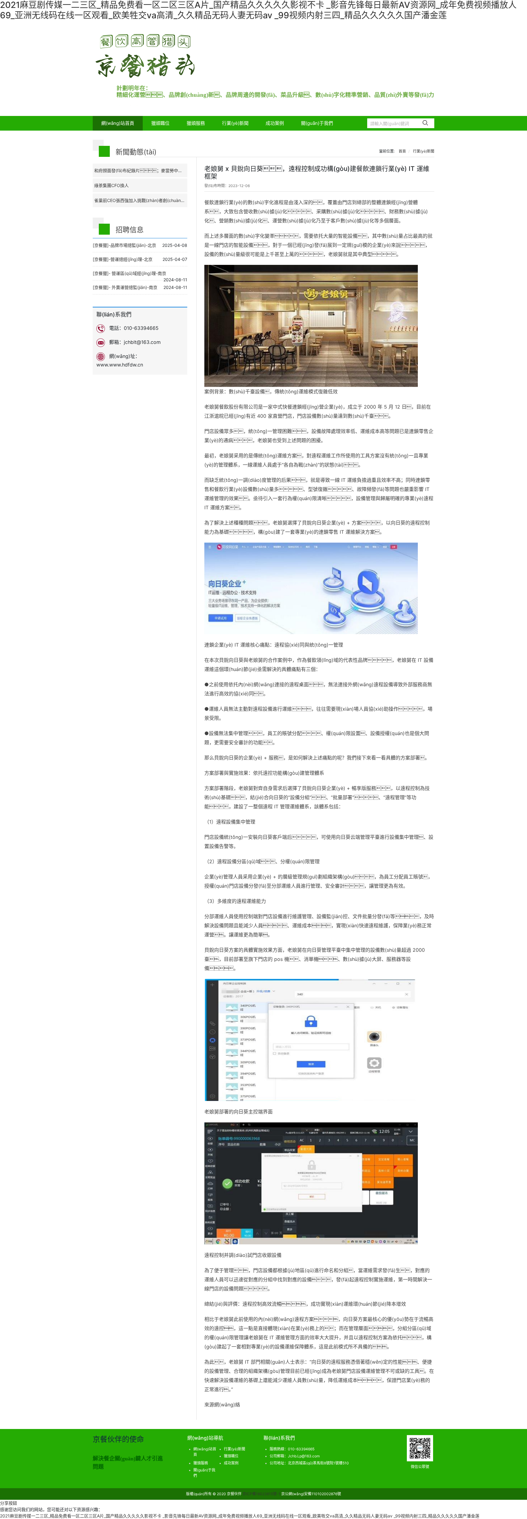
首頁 (402, 151)
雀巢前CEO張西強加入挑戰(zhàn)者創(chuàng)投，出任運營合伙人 (159, 200)
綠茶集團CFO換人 (111, 185)
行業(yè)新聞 (235, 123)
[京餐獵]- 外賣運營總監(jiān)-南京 (125, 287)
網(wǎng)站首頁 (117, 123)
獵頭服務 (196, 123)
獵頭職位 (160, 123)
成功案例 (275, 123)
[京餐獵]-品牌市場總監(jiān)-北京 (124, 245)
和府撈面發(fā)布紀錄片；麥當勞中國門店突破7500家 (154, 170)
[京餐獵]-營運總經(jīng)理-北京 (122, 259)
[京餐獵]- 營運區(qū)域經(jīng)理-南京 (129, 273)
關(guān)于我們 (317, 123)
